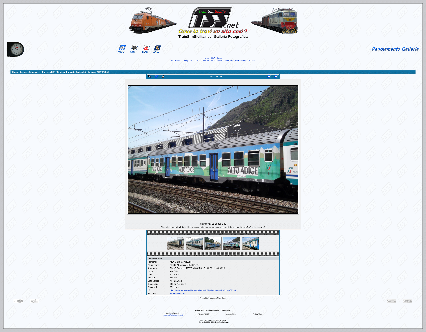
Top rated (228, 60)
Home (206, 58)
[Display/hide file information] (156, 76)
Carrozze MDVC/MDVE (98, 72)
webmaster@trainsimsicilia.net (172, 315)
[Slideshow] (163, 76)
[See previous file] (268, 76)
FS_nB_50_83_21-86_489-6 (212, 268)
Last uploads (188, 60)
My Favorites (240, 60)
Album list (175, 60)
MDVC (196, 268)
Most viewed (216, 60)
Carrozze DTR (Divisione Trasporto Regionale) (64, 72)
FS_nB (173, 268)
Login (219, 58)
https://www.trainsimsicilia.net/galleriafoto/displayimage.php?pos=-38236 (203, 290)
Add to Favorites (177, 293)
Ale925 (173, 265)
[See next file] (275, 76)
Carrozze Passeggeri (30, 72)
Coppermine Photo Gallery (217, 298)
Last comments (202, 60)
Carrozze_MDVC (184, 268)
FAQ (213, 58)
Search (251, 60)
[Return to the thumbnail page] (150, 76)
